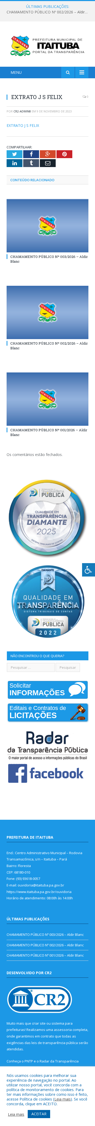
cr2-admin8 (22, 111)
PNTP (29, 1061)
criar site (39, 1023)
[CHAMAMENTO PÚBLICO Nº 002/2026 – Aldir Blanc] (47, 312)
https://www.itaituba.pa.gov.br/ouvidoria (39, 891)
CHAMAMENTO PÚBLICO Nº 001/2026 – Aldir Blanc (45, 955)
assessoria (63, 1029)
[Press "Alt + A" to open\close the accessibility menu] (88, 570)
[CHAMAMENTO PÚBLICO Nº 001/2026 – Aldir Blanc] (47, 399)
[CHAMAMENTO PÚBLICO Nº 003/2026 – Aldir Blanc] (47, 225)
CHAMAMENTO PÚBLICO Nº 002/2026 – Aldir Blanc (49, 12)
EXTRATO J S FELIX (23, 125)
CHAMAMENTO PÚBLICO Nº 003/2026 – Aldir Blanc (45, 934)
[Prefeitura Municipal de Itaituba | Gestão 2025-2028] (47, 44)
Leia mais (62, 1099)
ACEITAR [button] (38, 1113)
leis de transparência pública (54, 1042)
